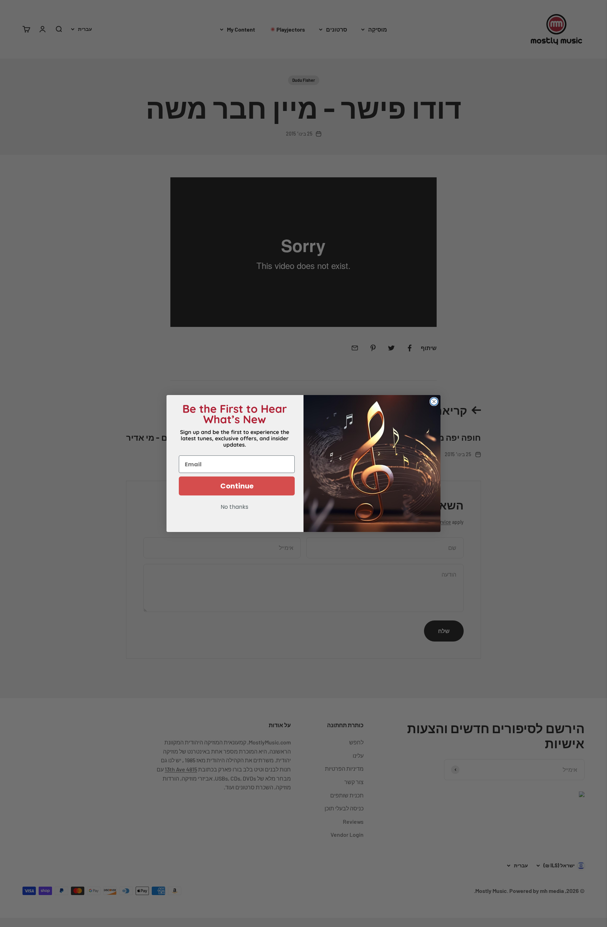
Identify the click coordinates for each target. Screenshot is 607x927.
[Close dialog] (434, 401)
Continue (237, 486)
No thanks (234, 507)
